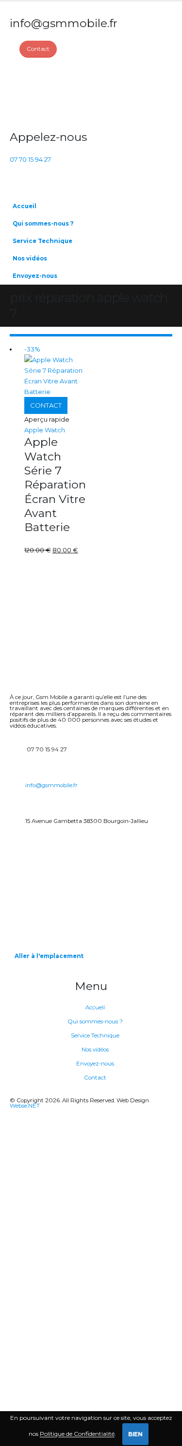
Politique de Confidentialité (77, 1434)
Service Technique (42, 241)
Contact (95, 1077)
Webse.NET (25, 1105)
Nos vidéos (30, 258)
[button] (162, 237)
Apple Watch (44, 430)
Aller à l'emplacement (49, 956)
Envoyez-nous (35, 276)
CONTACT (46, 405)
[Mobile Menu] (15, 185)
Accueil (24, 206)
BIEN (135, 1434)
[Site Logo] (46, 94)
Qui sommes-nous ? (43, 223)
